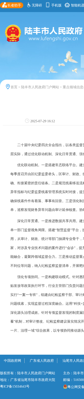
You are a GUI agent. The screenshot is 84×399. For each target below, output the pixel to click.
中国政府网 (12, 360)
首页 (14, 87)
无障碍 (37, 5)
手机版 (56, 5)
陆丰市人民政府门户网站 (40, 87)
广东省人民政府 (42, 360)
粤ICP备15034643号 (15, 386)
